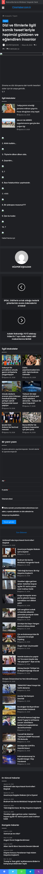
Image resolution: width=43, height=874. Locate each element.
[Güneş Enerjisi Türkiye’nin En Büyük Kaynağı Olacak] (9, 671)
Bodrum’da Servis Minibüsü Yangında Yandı (22, 2)
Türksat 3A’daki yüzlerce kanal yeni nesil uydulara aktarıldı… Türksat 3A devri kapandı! (31, 398)
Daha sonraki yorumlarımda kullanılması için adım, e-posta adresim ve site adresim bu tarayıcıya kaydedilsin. (20, 511)
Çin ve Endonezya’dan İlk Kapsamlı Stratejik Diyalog (28, 637)
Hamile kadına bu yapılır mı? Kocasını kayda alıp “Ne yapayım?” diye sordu (28, 659)
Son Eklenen (21, 532)
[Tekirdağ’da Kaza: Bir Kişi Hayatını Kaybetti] (9, 573)
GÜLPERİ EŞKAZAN (12, 45)
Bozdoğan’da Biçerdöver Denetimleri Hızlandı (28, 708)
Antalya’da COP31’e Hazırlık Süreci (26, 746)
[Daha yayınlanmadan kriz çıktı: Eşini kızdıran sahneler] (31, 360)
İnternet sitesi (7, 499)
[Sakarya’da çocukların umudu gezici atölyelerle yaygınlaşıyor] (11, 360)
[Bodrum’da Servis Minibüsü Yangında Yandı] (9, 563)
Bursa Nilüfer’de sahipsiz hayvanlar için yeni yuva (30, 427)
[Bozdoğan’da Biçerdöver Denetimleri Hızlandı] (9, 710)
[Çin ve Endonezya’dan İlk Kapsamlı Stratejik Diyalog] (9, 637)
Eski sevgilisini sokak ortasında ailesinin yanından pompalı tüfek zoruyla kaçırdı (27, 613)
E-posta (5, 490)
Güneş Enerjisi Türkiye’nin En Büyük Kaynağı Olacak (28, 669)
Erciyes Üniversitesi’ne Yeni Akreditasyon (20, 679)
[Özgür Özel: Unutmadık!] (9, 649)
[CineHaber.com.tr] (21, 7)
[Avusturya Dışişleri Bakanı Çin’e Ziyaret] (9, 552)
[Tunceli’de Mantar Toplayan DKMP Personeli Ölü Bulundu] (9, 737)
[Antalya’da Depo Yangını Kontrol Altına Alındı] (9, 626)
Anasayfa (7, 16)
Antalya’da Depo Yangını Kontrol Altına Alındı (28, 624)
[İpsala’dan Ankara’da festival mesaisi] (11, 417)
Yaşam (15, 16)
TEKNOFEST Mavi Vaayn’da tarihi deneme (28, 686)
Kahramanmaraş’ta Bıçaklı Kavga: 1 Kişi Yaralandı (26, 759)
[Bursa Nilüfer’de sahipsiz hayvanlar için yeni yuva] (31, 417)
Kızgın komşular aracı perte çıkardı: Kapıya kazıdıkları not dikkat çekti (26, 599)
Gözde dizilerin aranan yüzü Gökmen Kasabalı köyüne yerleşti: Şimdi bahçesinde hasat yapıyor (11, 400)
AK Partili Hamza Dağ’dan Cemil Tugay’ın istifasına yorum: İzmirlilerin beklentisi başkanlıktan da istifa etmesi (28, 722)
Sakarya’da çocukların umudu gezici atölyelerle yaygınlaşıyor (10, 371)
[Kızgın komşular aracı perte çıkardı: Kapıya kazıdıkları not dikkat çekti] (9, 598)
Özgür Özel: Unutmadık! (27, 646)
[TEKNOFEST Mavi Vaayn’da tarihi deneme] (9, 688)
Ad (3, 481)
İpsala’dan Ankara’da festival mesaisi (10, 427)
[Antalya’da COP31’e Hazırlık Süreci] (9, 749)
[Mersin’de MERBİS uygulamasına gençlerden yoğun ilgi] (8, 123)
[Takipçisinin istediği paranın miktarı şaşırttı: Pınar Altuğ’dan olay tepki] (8, 108)
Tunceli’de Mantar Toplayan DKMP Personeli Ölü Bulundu (28, 736)
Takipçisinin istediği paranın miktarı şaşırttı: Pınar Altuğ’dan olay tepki (28, 108)
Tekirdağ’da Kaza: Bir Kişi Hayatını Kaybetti (28, 571)
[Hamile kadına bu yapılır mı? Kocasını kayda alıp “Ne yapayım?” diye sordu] (9, 659)
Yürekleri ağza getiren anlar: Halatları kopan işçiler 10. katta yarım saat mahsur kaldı (27, 585)
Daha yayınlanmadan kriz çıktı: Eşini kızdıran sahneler (31, 371)
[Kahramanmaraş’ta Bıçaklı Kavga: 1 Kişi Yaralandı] (9, 759)
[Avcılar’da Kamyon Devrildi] (9, 699)
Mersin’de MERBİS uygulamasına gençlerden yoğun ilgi (28, 123)
